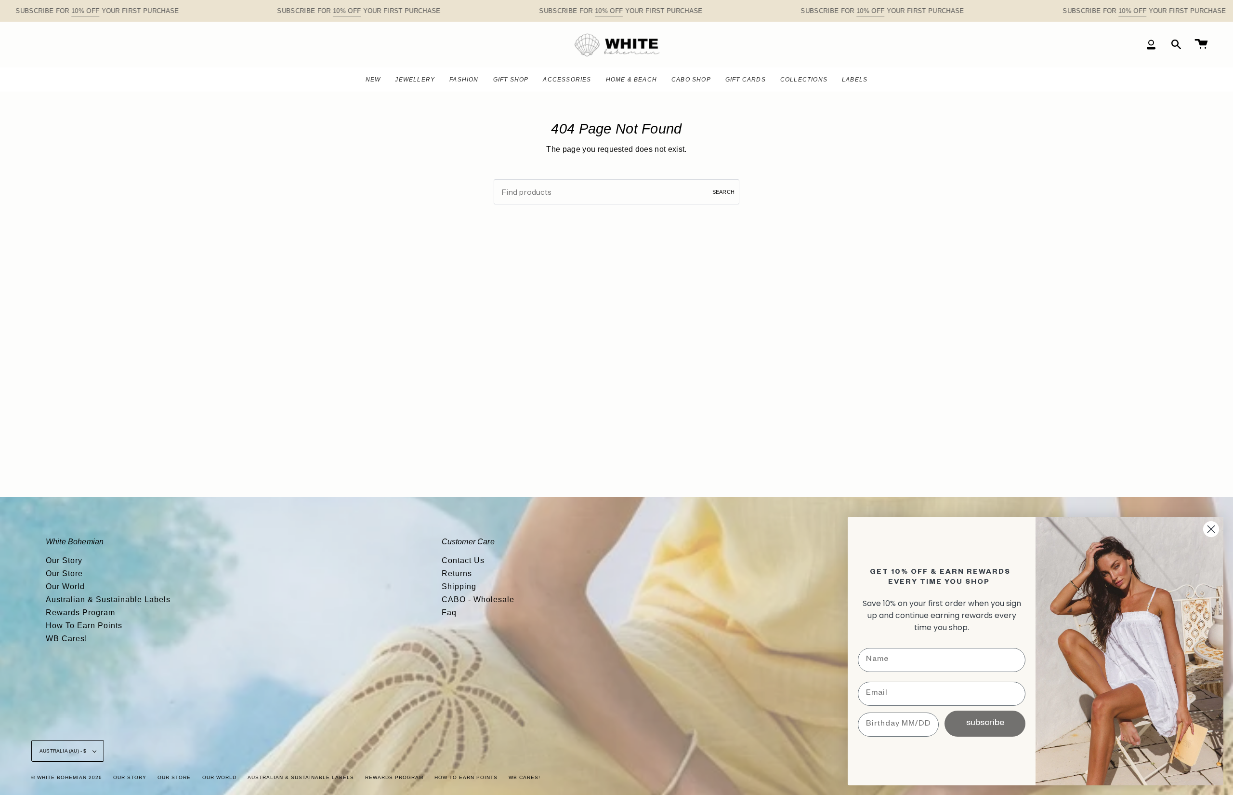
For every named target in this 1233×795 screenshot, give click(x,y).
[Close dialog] (1211, 529)
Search (723, 192)
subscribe (985, 723)
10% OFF (85, 10)
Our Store (64, 573)
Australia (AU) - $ (63, 751)
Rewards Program (80, 612)
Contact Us (463, 560)
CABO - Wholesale (478, 599)
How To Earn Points (84, 625)
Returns (457, 573)
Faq (449, 612)
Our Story (64, 560)
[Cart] (1201, 44)
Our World (65, 586)
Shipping (459, 586)
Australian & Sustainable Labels (108, 599)
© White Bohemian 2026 (66, 777)
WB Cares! (66, 638)
